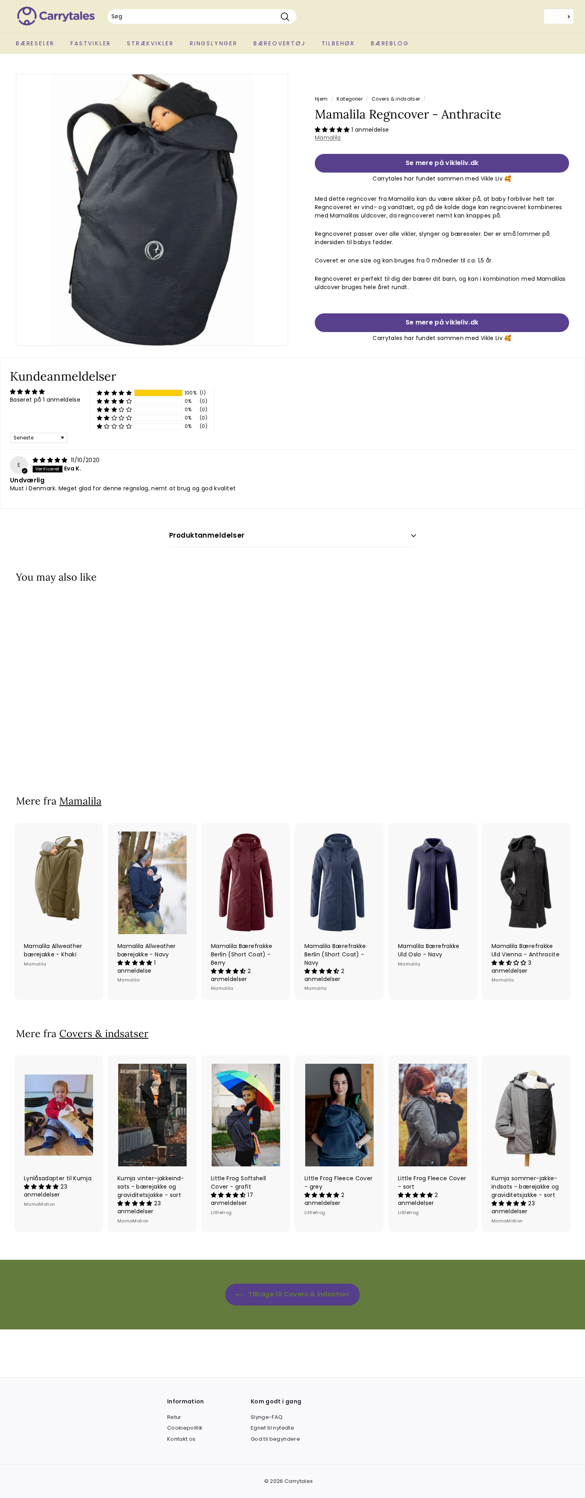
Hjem (321, 99)
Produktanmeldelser (207, 535)
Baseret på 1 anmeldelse (45, 400)
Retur (174, 1417)
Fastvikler (90, 43)
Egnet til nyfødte (272, 1428)
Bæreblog (390, 43)
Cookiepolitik (185, 1428)
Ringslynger (214, 43)
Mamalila (328, 138)
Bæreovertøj (280, 43)
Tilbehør (338, 43)
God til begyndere (275, 1439)
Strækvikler (150, 43)
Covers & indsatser (396, 99)
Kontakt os (181, 1439)
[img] (51, 460)
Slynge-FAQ (267, 1417)
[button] (333, 130)
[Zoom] (152, 210)
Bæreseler (35, 43)
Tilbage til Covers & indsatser (298, 1294)
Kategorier (350, 99)
